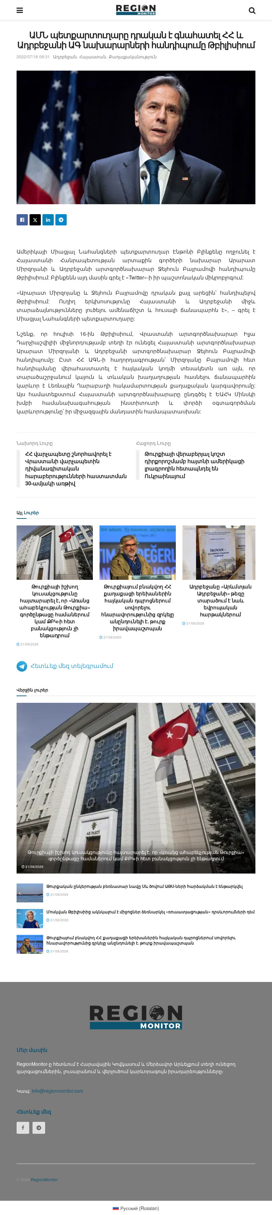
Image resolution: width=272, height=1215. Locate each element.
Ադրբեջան (65, 56)
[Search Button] (252, 10)
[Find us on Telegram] (39, 1128)
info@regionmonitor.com (57, 1090)
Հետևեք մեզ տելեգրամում (72, 665)
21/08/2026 (29, 644)
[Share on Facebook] (22, 219)
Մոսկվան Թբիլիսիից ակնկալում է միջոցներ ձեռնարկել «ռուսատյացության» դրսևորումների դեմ (150, 912)
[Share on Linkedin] (48, 219)
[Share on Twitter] (35, 219)
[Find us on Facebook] (23, 1128)
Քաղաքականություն (133, 56)
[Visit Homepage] (136, 10)
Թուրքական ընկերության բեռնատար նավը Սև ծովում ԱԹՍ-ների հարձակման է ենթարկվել (144, 886)
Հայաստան (92, 56)
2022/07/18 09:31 (33, 56)
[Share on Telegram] (61, 219)
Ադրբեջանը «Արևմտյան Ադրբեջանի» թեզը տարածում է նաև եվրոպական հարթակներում (220, 600)
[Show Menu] (20, 10)
